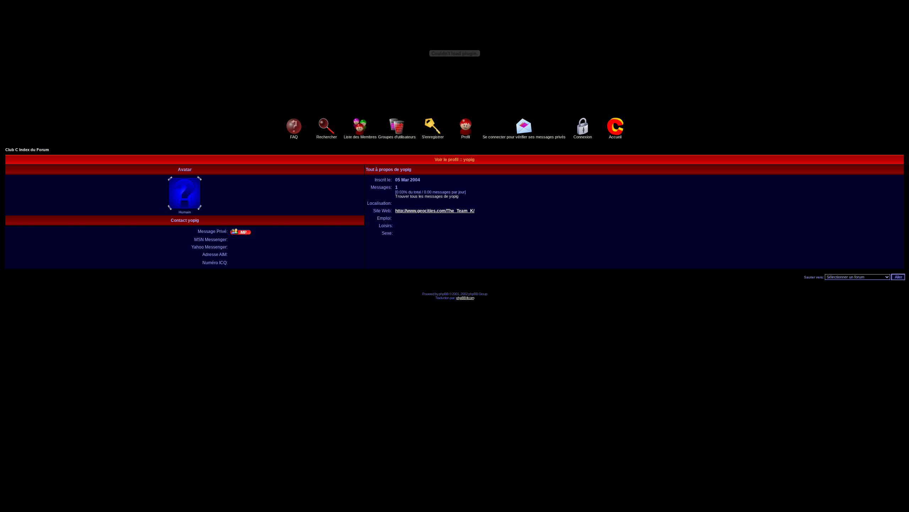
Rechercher (326, 137)
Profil (465, 137)
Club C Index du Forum (27, 150)
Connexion (582, 137)
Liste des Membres (360, 137)
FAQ (294, 137)
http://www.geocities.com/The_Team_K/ (434, 210)
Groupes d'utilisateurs (397, 137)
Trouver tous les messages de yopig (426, 196)
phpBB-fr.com (465, 298)
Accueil (615, 137)
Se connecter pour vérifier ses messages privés (524, 137)
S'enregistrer (433, 137)
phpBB (443, 294)
